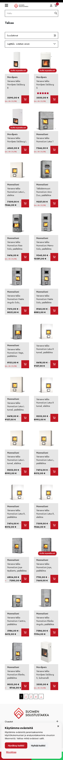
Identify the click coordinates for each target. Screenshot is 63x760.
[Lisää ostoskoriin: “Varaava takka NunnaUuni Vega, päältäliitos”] (25, 364)
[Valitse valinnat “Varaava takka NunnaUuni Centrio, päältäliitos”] (25, 632)
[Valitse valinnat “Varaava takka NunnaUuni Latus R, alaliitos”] (54, 525)
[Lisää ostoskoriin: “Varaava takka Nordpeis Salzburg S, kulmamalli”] (54, 686)
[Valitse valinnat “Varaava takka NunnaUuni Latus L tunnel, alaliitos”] (25, 472)
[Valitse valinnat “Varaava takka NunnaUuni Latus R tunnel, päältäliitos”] (54, 364)
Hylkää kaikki (38, 745)
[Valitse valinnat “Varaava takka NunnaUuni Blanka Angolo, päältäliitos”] (54, 632)
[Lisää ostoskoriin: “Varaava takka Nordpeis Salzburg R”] (25, 99)
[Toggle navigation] (7, 5)
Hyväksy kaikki (16, 745)
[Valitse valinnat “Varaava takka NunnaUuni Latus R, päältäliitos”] (25, 525)
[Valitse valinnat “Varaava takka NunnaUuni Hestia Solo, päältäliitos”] (54, 311)
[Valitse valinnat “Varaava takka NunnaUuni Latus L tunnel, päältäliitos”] (25, 418)
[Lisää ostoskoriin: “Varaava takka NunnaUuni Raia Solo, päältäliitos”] (25, 257)
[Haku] (56, 13)
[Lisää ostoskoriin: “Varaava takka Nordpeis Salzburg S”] (54, 99)
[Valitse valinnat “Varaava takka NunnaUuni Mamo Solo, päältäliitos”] (54, 257)
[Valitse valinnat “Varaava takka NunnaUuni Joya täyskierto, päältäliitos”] (25, 579)
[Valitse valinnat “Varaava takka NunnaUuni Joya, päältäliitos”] (54, 579)
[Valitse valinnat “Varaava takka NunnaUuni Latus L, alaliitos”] (25, 203)
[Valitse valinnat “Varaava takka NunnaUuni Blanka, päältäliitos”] (25, 686)
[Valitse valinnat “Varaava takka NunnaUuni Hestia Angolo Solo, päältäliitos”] (25, 311)
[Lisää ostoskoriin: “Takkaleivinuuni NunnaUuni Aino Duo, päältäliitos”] (54, 203)
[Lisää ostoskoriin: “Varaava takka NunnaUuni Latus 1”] (54, 150)
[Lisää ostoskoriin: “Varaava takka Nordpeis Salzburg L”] (25, 150)
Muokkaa (11, 752)
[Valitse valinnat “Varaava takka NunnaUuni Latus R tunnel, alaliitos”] (54, 418)
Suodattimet (12, 35)
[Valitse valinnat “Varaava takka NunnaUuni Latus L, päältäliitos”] (54, 472)
